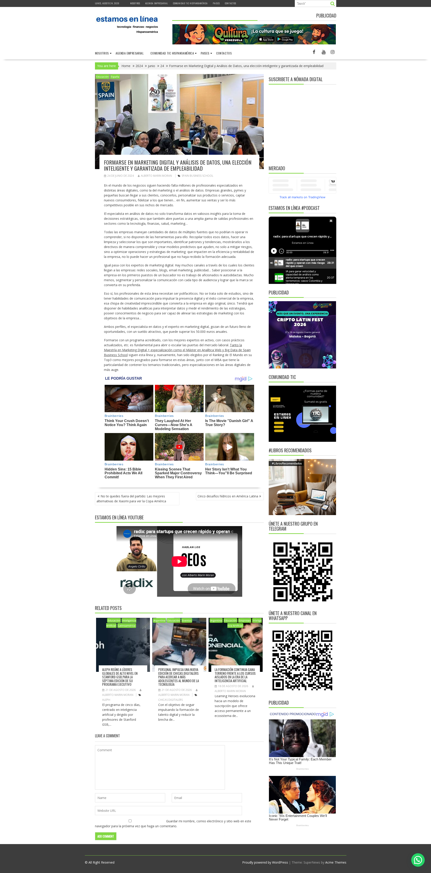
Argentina (159, 620)
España (115, 76)
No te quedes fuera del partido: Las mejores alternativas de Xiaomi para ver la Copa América (131, 498)
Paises (216, 3)
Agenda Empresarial (156, 3)
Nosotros (135, 3)
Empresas (245, 620)
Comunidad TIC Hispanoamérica (190, 3)
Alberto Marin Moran (156, 176)
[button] (418, 860)
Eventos (186, 620)
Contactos (230, 3)
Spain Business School (197, 176)
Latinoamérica (126, 625)
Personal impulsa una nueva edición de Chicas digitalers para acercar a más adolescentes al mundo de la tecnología (178, 677)
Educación (102, 76)
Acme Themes (335, 862)
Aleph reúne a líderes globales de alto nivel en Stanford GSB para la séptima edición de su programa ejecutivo (120, 677)
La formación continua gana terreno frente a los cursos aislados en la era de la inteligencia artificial (235, 675)
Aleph (106, 700)
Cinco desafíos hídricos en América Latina (228, 496)
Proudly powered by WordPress (265, 862)
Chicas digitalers (170, 700)
